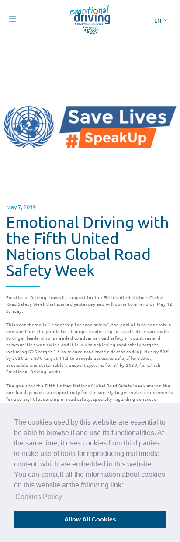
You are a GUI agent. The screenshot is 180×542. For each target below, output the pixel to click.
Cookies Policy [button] (38, 497)
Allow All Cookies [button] (90, 519)
